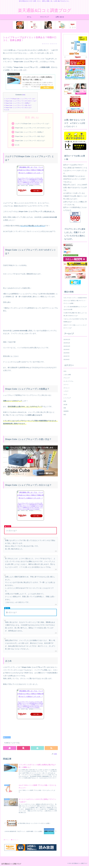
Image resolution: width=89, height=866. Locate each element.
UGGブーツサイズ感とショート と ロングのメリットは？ (75, 326)
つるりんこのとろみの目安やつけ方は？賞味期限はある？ (75, 320)
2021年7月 (66, 356)
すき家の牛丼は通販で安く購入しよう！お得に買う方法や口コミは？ (75, 314)
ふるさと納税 (67, 374)
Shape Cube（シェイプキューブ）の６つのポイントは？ (20, 101)
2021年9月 (66, 349)
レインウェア (67, 398)
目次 (27, 117)
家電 (65, 401)
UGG (65, 371)
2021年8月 (66, 353)
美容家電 (66, 411)
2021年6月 (66, 359)
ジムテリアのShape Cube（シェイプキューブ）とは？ (19, 98)
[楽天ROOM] (23, 748)
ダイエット (7, 737)
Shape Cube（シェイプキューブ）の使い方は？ (18, 105)
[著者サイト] (9, 748)
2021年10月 (67, 346)
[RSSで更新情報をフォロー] (51, 748)
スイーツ (66, 384)
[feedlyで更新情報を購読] (37, 748)
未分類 (65, 404)
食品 (65, 414)
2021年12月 (67, 339)
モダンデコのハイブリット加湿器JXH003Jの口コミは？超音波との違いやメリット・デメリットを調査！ (75, 300)
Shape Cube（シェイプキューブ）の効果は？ (17, 103)
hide (24, 94)
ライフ (65, 394)
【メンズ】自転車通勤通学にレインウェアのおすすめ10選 (75, 308)
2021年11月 (67, 343)
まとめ (6, 109)
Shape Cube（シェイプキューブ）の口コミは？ (18, 107)
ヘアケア (66, 391)
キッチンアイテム (68, 381)
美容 (65, 408)
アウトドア (67, 378)
